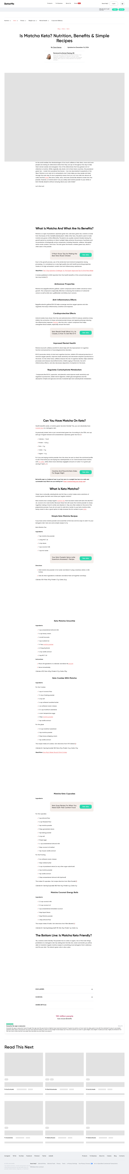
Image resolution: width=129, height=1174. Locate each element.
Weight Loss (32, 20)
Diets (14, 20)
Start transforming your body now (74, 481)
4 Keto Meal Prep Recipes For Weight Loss (105, 1132)
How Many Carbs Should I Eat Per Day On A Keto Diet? (105, 1084)
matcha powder (48, 644)
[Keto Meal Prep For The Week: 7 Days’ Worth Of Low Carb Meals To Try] (64, 1112)
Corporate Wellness (57, 20)
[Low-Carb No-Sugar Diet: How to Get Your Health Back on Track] (64, 1064)
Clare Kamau (57, 47)
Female (121, 9)
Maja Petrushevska (52, 1089)
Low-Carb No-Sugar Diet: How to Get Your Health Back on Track (62, 1084)
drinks (47, 177)
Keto (68, 29)
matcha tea (39, 428)
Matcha (55, 322)
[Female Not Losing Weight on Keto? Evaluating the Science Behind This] (23, 1112)
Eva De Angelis (10, 1089)
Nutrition (6, 20)
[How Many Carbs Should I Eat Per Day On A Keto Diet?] (105, 1064)
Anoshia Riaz (9, 1137)
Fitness (22, 20)
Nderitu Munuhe (51, 1137)
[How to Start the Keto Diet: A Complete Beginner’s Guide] (23, 1064)
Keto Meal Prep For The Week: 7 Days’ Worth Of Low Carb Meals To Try (62, 1133)
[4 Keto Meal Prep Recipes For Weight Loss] (105, 1112)
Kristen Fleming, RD (68, 53)
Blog (59, 29)
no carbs (41, 461)
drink (84, 509)
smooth (70, 663)
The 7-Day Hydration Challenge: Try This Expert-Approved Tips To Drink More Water (68, 270)
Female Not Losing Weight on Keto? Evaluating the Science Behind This (20, 1133)
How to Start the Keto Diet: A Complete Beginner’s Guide (22, 1084)
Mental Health (43, 20)
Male (115, 9)
